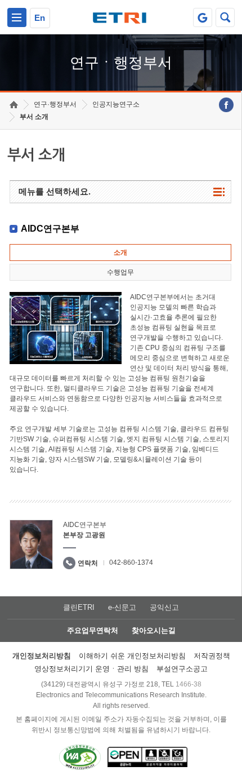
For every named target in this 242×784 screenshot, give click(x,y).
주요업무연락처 (92, 630)
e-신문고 (122, 607)
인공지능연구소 (116, 104)
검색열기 (225, 17)
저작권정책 (212, 656)
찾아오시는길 (154, 630)
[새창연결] (226, 105)
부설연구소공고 (182, 669)
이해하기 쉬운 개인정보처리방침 (132, 656)
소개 (120, 252)
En (39, 18)
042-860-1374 (131, 562)
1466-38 (188, 684)
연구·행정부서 (55, 104)
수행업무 (120, 272)
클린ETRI (79, 607)
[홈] (14, 104)
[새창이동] (202, 17)
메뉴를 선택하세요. (55, 191)
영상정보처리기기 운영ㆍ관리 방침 (91, 669)
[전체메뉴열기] (16, 17)
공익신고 (164, 607)
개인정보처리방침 (41, 656)
